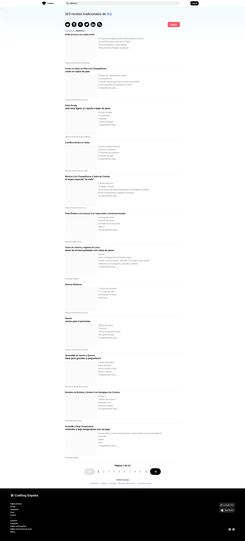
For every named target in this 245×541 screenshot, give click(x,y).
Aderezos (95, 483)
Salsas (104, 483)
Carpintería (14, 509)
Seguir (173, 24)
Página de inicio (16, 504)
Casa (12, 512)
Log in (194, 3)
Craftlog (26, 495)
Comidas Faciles (145, 483)
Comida (112, 483)
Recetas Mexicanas (127, 483)
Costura (13, 515)
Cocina (12, 506)
